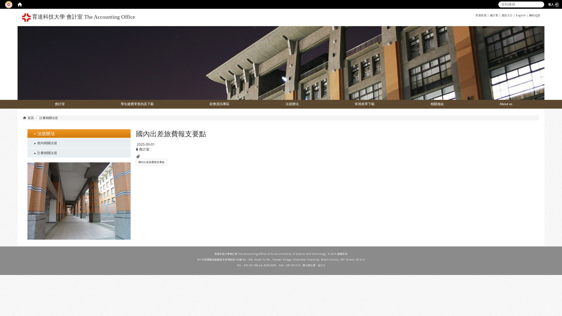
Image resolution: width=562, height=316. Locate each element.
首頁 (31, 118)
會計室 (60, 104)
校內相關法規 (47, 143)
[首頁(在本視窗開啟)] (19, 4)
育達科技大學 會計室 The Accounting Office (83, 17)
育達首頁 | (482, 15)
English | (522, 15)
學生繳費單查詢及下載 (137, 104)
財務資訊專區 (219, 104)
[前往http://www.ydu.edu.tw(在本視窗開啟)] (281, 62)
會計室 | (495, 15)
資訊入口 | (508, 15)
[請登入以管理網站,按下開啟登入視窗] (8, 4)
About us (506, 104)
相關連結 (437, 104)
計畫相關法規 (47, 153)
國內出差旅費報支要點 (151, 162)
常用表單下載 (365, 104)
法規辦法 (292, 104)
